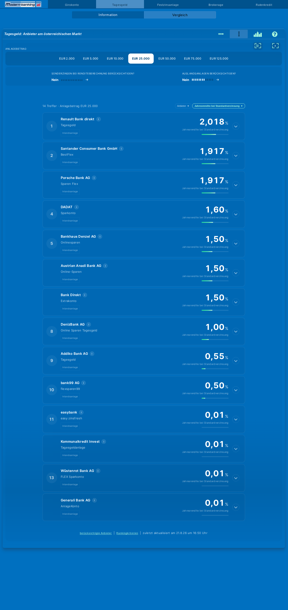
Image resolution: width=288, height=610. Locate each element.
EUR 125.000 (219, 58)
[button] (144, 126)
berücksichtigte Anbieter (96, 533)
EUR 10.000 (115, 58)
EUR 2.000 (66, 58)
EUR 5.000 (90, 58)
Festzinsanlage (168, 5)
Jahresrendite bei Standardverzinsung (218, 106)
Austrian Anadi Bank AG (81, 266)
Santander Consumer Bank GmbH (89, 148)
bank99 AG (70, 383)
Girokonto (72, 5)
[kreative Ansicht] (258, 34)
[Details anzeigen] (235, 126)
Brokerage (216, 5)
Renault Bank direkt (77, 119)
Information (108, 15)
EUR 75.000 (192, 58)
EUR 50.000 (167, 58)
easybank (69, 412)
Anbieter (183, 106)
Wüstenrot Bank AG (77, 471)
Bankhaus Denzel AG (78, 236)
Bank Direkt (71, 295)
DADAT (67, 207)
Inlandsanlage (70, 133)
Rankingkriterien (127, 533)
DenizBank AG (73, 324)
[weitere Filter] (258, 45)
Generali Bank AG (75, 500)
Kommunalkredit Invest (80, 441)
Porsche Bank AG (75, 178)
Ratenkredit (264, 5)
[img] (215, 134)
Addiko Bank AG (74, 353)
